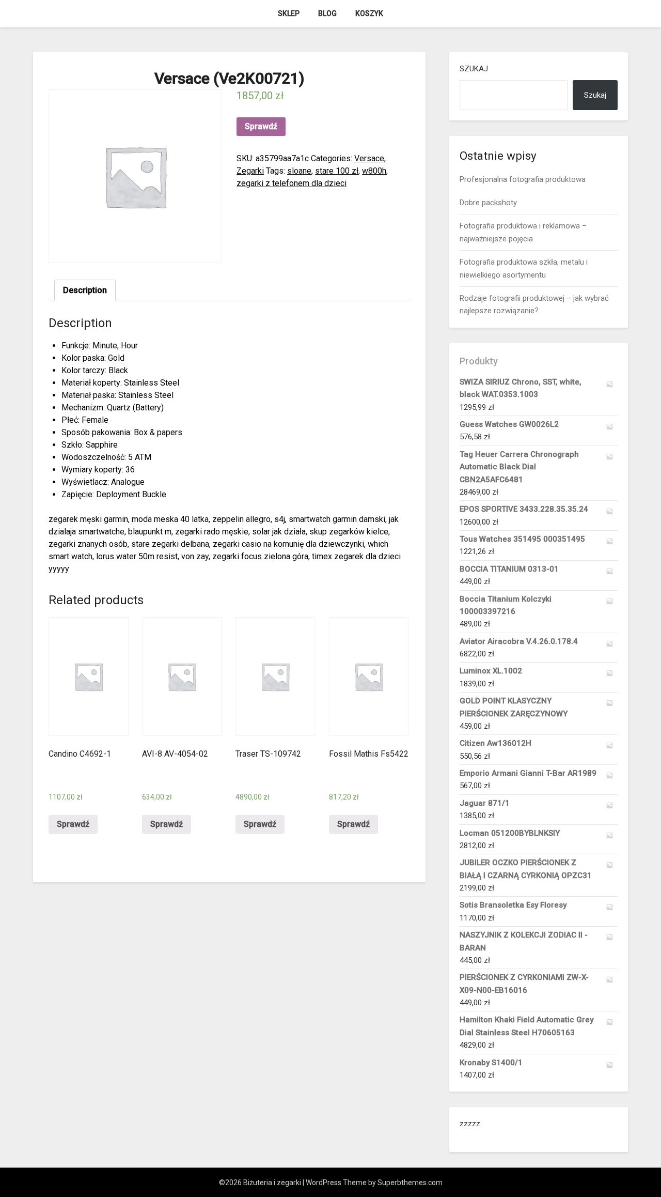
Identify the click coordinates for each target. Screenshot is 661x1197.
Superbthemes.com (410, 1182)
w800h (374, 171)
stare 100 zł (336, 171)
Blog (327, 13)
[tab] (85, 290)
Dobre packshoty (488, 202)
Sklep (289, 13)
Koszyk (369, 13)
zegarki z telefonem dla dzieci (292, 183)
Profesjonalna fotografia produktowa (523, 179)
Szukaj (474, 68)
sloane (299, 171)
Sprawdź (261, 126)
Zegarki (250, 171)
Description (85, 290)
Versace (369, 158)
